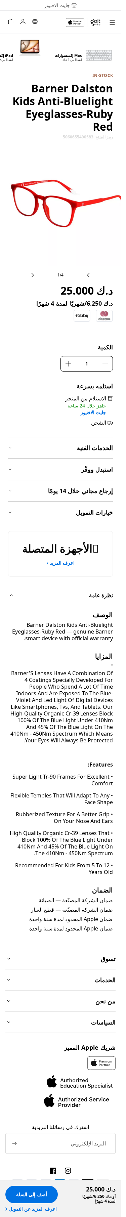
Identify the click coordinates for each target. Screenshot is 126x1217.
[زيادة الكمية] (68, 363)
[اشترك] (14, 1143)
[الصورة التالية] (32, 275)
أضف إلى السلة (31, 1194)
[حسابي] (22, 22)
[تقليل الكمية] (105, 363)
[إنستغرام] (68, 1170)
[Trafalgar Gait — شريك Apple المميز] (83, 22)
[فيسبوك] (53, 1170)
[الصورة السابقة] (88, 275)
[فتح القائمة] (112, 22)
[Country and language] (35, 22)
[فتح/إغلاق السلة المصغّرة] (10, 22)
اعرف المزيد (61, 563)
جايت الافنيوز (93, 412)
